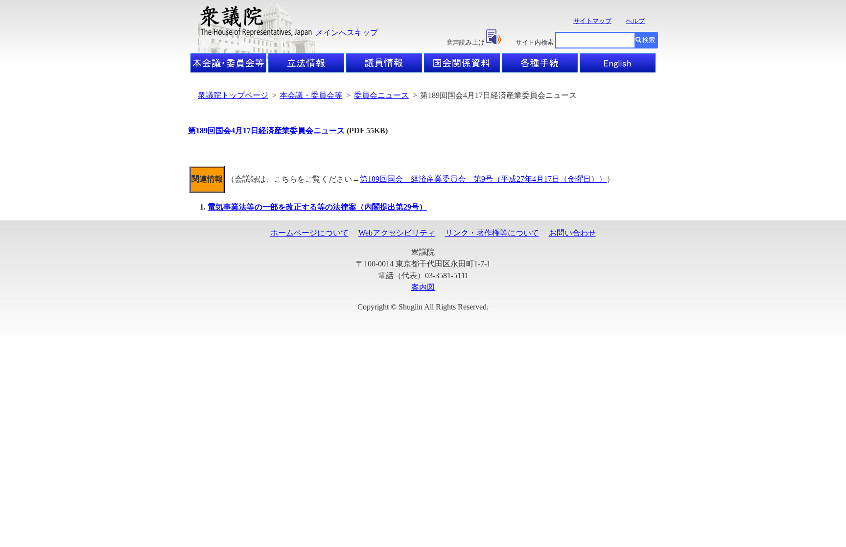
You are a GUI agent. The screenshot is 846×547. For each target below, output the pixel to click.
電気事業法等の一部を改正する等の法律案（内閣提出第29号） (317, 207)
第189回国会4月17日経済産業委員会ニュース (266, 130)
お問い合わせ (572, 233)
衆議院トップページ (233, 95)
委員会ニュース (381, 95)
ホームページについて (309, 233)
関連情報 (207, 179)
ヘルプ (635, 20)
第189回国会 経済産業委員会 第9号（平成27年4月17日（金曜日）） (483, 179)
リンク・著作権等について (492, 233)
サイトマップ (592, 20)
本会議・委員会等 (311, 95)
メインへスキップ (346, 32)
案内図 (423, 287)
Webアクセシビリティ (396, 233)
